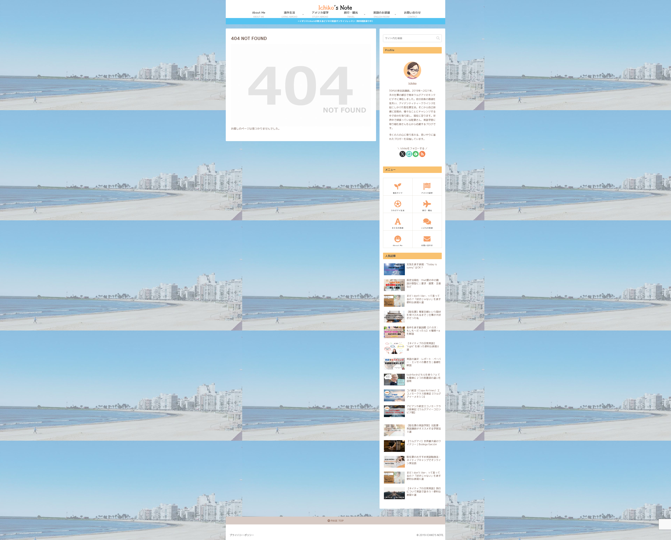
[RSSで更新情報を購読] (422, 154)
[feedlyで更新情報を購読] (416, 154)
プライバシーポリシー (242, 535)
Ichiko (412, 83)
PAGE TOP (337, 521)
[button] (438, 38)
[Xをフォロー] (402, 154)
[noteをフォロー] (409, 154)
